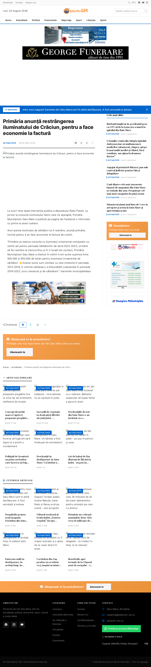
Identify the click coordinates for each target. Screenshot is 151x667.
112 (146, 643)
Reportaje (66, 20)
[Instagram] (147, 2)
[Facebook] (139, 2)
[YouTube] (143, 2)
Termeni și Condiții (86, 626)
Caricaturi (57, 609)
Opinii (103, 20)
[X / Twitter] (81, 143)
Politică (36, 20)
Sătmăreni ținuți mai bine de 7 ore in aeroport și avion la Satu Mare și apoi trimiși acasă (127, 207)
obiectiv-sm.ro (115, 620)
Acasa (6, 367)
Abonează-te (17, 352)
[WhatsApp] (87, 143)
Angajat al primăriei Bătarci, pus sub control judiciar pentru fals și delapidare (127, 170)
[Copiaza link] (92, 143)
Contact (19, 2)
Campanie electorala (62, 614)
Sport (79, 20)
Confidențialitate (85, 620)
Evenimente (51, 20)
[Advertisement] (75, 82)
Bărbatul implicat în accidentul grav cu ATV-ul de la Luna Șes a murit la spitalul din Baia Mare (127, 127)
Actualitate (21, 20)
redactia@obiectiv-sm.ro (121, 614)
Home (8, 20)
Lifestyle (91, 20)
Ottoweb (144, 662)
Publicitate (8, 2)
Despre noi (31, 2)
